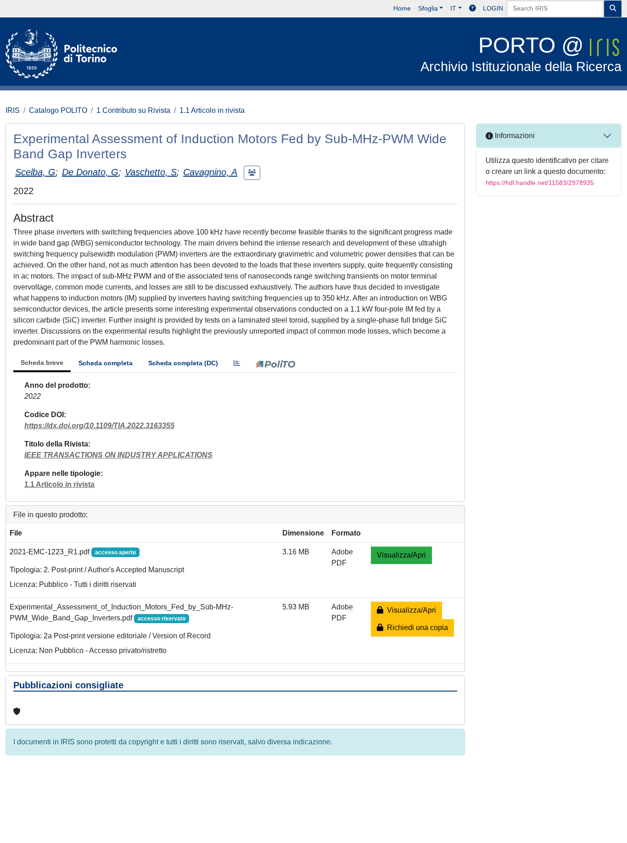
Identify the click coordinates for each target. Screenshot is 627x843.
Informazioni (514, 136)
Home (402, 8)
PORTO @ (520, 53)
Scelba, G (35, 172)
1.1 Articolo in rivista (212, 110)
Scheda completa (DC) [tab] (183, 363)
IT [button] (453, 8)
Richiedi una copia (415, 627)
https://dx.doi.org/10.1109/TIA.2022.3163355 (99, 426)
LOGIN (493, 8)
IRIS (13, 110)
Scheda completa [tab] (105, 363)
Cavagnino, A (210, 172)
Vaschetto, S (151, 172)
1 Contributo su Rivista (133, 110)
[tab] (237, 363)
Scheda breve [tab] (42, 362)
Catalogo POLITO (58, 110)
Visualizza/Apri (401, 555)
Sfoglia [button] (428, 8)
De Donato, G (90, 172)
